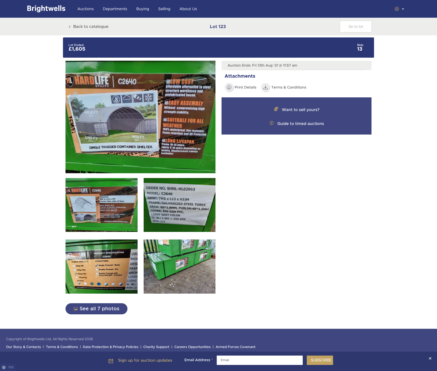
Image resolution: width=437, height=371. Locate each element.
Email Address (198, 360)
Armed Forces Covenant (236, 347)
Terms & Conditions (62, 347)
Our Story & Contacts (23, 347)
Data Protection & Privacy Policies (110, 347)
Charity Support (156, 347)
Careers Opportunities (192, 347)
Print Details (245, 87)
